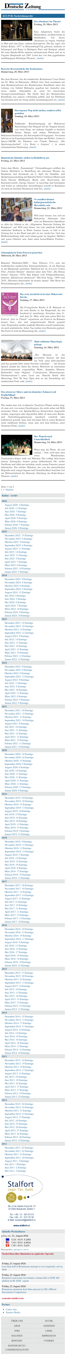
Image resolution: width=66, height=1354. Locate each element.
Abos (17, 1325)
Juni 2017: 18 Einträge (16, 905)
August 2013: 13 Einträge (17, 1073)
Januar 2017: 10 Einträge (17, 921)
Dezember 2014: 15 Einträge (19, 1016)
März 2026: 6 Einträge (16, 521)
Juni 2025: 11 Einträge (16, 555)
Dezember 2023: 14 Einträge (19, 622)
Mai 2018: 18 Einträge (16, 864)
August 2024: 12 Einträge (17, 592)
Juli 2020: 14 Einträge (16, 770)
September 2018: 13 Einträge (19, 851)
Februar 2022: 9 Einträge (17, 699)
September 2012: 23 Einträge (19, 1113)
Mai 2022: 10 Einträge (16, 689)
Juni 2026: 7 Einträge (15, 511)
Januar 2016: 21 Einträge (17, 965)
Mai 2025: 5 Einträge (15, 558)
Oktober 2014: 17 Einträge (18, 1023)
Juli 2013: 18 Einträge (16, 1076)
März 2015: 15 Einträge (16, 1002)
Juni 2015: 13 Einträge (16, 992)
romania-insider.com (13, 1298)
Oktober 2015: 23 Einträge (18, 979)
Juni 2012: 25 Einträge (16, 1123)
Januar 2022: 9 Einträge (16, 702)
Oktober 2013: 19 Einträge (18, 1066)
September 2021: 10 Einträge (19, 720)
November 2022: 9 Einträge (18, 669)
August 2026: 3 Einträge (17, 504)
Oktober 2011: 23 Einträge (18, 1154)
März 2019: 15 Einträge (16, 827)
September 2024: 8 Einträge (18, 589)
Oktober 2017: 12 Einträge (18, 891)
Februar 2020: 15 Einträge (18, 787)
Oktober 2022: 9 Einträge (17, 673)
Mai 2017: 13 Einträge (16, 908)
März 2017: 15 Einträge (16, 915)
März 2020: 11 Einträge (16, 783)
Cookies (49, 1340)
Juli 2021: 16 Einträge (16, 726)
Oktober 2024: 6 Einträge (17, 585)
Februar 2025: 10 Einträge (18, 568)
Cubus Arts (11, 1309)
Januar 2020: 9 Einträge (16, 790)
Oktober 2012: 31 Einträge (18, 1110)
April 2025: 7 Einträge (16, 561)
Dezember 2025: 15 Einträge (19, 535)
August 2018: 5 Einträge (17, 854)
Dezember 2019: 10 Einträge (19, 797)
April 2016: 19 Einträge (16, 955)
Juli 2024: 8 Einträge (15, 595)
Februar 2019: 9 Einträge (17, 830)
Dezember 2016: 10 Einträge (19, 928)
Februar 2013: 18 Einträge (18, 1093)
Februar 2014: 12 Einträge (18, 1049)
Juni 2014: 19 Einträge (16, 1036)
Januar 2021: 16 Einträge (17, 746)
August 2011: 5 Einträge (17, 1160)
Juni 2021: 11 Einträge (16, 730)
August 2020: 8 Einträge (17, 767)
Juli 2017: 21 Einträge (16, 901)
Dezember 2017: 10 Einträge (19, 885)
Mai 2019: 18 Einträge (16, 820)
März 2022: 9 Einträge (16, 696)
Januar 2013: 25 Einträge (17, 1096)
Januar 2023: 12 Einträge (17, 659)
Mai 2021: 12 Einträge (16, 733)
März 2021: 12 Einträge (16, 740)
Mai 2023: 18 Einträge (16, 645)
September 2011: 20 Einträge (19, 1157)
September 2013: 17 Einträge (19, 1070)
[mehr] (40, 58)
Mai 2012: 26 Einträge (16, 1127)
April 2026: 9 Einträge (16, 518)
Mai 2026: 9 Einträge (15, 514)
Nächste (9, 489)
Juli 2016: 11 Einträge (16, 945)
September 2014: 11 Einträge (19, 1026)
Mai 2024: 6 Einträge (15, 602)
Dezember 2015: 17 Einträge (19, 972)
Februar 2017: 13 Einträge (18, 918)
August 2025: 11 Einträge (17, 548)
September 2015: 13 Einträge (19, 982)
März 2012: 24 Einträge (16, 1133)
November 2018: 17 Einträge (19, 844)
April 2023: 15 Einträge (16, 649)
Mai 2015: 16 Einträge (16, 995)
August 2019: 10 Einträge (17, 810)
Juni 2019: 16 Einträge (16, 817)
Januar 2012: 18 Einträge (17, 1140)
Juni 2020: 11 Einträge (16, 773)
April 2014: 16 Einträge (16, 1042)
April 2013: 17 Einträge (16, 1086)
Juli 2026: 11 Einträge (16, 508)
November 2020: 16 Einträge (19, 757)
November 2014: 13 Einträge (19, 1019)
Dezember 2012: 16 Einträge (19, 1103)
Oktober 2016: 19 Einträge (18, 935)
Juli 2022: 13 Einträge (16, 683)
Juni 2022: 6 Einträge (15, 686)
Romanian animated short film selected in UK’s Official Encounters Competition (29, 1290)
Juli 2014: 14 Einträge (16, 1032)
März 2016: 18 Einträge (16, 958)
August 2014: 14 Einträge (17, 1029)
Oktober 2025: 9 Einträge (17, 541)
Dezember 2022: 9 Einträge (18, 666)
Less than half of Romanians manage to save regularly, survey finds (32, 1268)
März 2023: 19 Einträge (16, 652)
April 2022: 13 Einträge (16, 693)
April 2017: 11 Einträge (16, 911)
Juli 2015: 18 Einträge (16, 989)
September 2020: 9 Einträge (18, 763)
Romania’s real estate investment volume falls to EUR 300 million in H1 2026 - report (30, 1279)
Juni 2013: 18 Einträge (16, 1080)
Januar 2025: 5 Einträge (16, 571)
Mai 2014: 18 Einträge (16, 1039)
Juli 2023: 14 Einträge (16, 639)
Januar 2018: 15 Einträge (17, 877)
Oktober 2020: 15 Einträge (18, 760)
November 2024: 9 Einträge (18, 582)
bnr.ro (26, 1249)
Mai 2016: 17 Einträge (16, 952)
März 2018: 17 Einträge (16, 871)
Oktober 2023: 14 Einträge (18, 629)
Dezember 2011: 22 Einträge (19, 1147)
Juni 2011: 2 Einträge (15, 1167)
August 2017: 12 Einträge (17, 898)
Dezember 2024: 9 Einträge (18, 579)
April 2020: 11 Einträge (16, 780)
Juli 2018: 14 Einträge (16, 858)
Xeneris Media (13, 1312)
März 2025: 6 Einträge (16, 565)
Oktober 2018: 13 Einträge (18, 848)
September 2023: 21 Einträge (19, 632)
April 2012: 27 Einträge (16, 1130)
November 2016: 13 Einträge (19, 932)
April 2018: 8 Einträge (16, 867)
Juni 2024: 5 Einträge (15, 598)
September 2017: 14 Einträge (19, 895)
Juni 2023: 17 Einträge (16, 642)
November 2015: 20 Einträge (19, 976)
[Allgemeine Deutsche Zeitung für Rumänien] (26, 6)
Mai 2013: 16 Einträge (16, 1083)
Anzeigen (49, 1325)
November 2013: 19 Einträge (19, 1063)
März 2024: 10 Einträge (16, 608)
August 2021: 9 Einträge (17, 723)
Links (48, 1330)
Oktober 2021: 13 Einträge (18, 716)
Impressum (49, 1335)
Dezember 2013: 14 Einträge (19, 1060)
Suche (49, 1320)
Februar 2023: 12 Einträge (18, 655)
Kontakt (17, 1340)
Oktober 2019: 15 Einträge (18, 804)
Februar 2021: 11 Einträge (18, 743)
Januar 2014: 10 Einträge (17, 1052)
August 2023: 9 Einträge (17, 636)
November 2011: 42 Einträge (19, 1150)
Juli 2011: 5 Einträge (15, 1164)
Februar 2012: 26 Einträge (18, 1137)
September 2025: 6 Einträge (18, 545)
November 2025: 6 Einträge (18, 538)
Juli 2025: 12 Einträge (16, 551)
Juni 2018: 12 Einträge (16, 861)
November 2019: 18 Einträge (19, 801)
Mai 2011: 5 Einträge (15, 1170)
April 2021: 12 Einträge (16, 736)
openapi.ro (18, 1249)
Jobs (17, 1330)
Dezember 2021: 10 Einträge (19, 710)
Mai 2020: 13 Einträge (16, 777)
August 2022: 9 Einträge (17, 679)
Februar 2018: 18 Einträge (18, 874)
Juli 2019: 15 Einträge (16, 814)
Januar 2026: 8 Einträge (16, 527)
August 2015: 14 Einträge (17, 985)
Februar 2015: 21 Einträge (18, 1005)
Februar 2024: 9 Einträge (17, 612)
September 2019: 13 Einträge (19, 807)
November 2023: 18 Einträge (19, 626)
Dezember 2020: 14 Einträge (19, 754)
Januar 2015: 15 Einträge (17, 1009)
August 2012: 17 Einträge (17, 1117)
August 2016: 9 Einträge (17, 942)
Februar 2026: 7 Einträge (17, 524)
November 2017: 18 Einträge (19, 888)
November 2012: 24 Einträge (19, 1107)
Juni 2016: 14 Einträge (16, 948)
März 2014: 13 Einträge (16, 1046)
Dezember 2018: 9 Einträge (18, 841)
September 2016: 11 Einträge (19, 938)
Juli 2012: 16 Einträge (16, 1120)
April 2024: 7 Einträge (16, 605)
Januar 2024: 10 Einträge (17, 615)
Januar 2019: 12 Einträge (17, 834)
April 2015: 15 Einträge (16, 999)
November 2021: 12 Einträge (19, 713)
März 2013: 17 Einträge (16, 1089)
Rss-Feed (17, 1335)
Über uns (17, 1320)
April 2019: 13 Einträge (16, 824)
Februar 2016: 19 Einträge (18, 962)
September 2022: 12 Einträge (19, 676)
